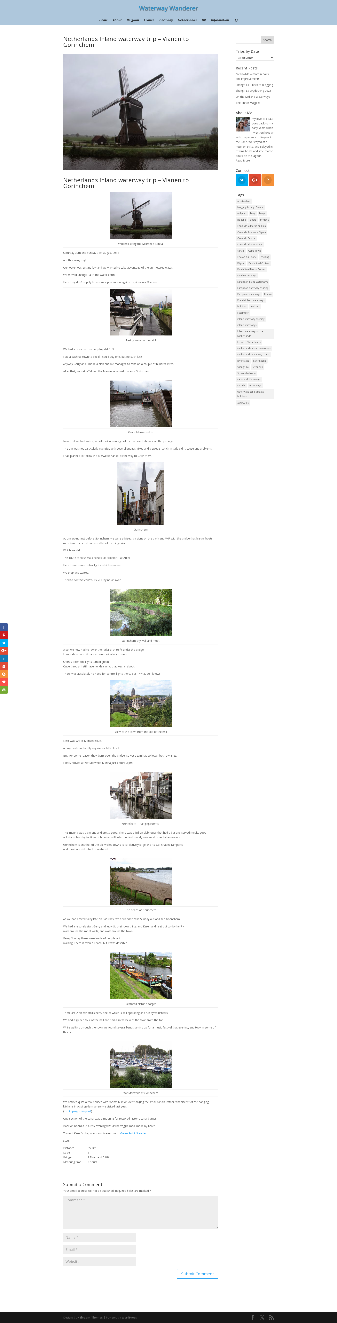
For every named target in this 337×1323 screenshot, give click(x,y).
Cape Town (254, 250)
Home (103, 20)
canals (240, 250)
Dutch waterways (246, 275)
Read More (243, 160)
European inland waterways (252, 281)
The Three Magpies (248, 103)
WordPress (129, 1317)
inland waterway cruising (250, 319)
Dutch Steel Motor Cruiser (251, 269)
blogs (262, 213)
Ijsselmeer (243, 312)
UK (204, 20)
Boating (241, 219)
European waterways (248, 294)
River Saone (259, 360)
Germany (166, 20)
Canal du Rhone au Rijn (250, 244)
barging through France (250, 207)
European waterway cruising (252, 288)
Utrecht (241, 385)
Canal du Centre (246, 238)
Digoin (241, 263)
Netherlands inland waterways (254, 348)
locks (240, 342)
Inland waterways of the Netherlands (250, 334)
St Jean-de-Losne (246, 373)
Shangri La (243, 367)
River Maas (243, 360)
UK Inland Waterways (249, 379)
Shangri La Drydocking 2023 (253, 90)
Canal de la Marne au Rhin (251, 226)
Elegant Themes (91, 1317)
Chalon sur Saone (247, 257)
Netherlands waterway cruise (253, 354)
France (149, 20)
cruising (265, 257)
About (117, 20)
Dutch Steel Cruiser (258, 263)
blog (252, 213)
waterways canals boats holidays (250, 394)
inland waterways (246, 325)
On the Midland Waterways (253, 96)
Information (220, 20)
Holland (255, 306)
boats (253, 219)
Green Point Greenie (133, 1133)
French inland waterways (250, 300)
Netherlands (187, 20)
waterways (255, 385)
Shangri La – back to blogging (254, 85)
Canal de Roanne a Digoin (251, 232)
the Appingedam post (77, 1111)
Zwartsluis (243, 402)
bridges (264, 219)
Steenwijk (258, 367)
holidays (242, 306)
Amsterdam (243, 201)
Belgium (133, 20)
